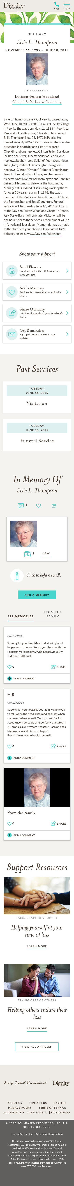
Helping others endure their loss (37, 1010)
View (46, 553)
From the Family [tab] (53, 614)
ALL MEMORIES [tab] (21, 616)
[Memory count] (21, 505)
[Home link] (14, 6)
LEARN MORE (37, 946)
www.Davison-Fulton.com (44, 234)
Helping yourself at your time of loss (37, 927)
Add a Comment (24, 678)
